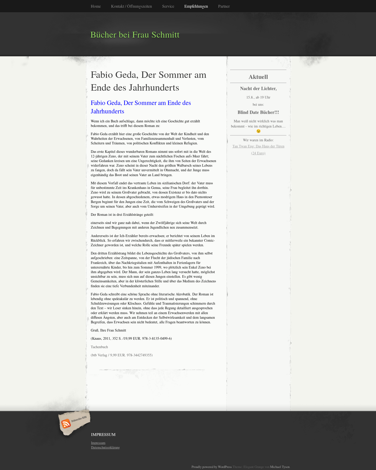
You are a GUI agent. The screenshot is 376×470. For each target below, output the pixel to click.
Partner (224, 6)
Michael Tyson (280, 466)
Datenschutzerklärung (105, 447)
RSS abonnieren (73, 424)
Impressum (98, 442)
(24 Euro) (258, 153)
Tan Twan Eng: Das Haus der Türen (258, 146)
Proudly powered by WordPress (212, 466)
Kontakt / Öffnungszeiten (131, 6)
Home (96, 6)
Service (168, 6)
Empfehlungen (196, 6)
